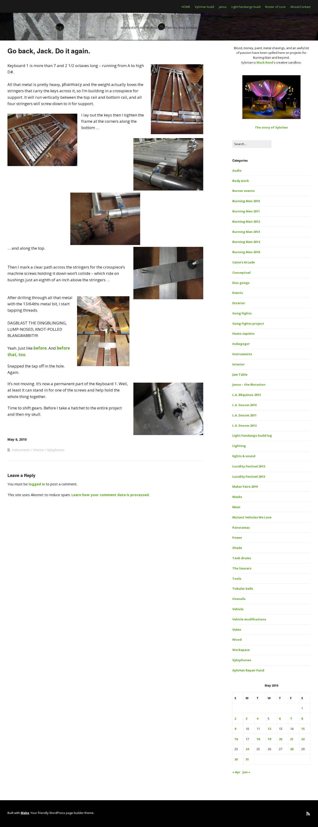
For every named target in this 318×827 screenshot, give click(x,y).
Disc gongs (241, 283)
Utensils (238, 599)
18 (258, 739)
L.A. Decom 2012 (244, 425)
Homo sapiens (243, 333)
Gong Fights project (248, 323)
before (40, 348)
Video (236, 629)
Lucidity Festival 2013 (248, 476)
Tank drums (241, 558)
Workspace (241, 650)
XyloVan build (204, 7)
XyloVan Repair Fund (248, 670)
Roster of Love (275, 7)
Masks (237, 497)
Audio (237, 170)
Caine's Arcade (243, 262)
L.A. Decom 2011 (244, 415)
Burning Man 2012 (246, 221)
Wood (237, 639)
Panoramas (241, 527)
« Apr (236, 772)
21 (291, 739)
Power (237, 537)
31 (247, 759)
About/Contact (300, 7)
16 (236, 739)
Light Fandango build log (252, 435)
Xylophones (55, 450)
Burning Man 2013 (246, 232)
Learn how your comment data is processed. (110, 494)
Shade (237, 548)
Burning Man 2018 (246, 252)
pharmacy (72, 84)
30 (236, 759)
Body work (240, 181)
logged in (37, 484)
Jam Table (239, 374)
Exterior (238, 303)
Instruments (21, 450)
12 (269, 729)
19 (269, 739)
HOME (186, 7)
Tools (236, 578)
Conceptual (241, 272)
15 (302, 729)
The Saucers (241, 568)
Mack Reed (265, 62)
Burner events (243, 191)
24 (247, 749)
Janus (223, 7)
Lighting (239, 446)
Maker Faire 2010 (245, 486)
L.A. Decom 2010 (244, 405)
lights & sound (243, 456)
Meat (236, 507)
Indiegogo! (241, 344)
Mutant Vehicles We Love (251, 517)
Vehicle (238, 609)
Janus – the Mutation (248, 384)
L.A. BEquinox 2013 (246, 395)
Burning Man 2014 (246, 242)
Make (25, 813)
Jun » (246, 772)
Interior (38, 450)
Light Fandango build (245, 7)
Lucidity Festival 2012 (248, 466)
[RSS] (308, 813)
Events (237, 293)
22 (302, 739)
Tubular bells (242, 588)
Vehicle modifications (249, 619)
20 (280, 739)
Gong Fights (242, 313)
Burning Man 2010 (246, 201)
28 (291, 749)
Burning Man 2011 (246, 211)
